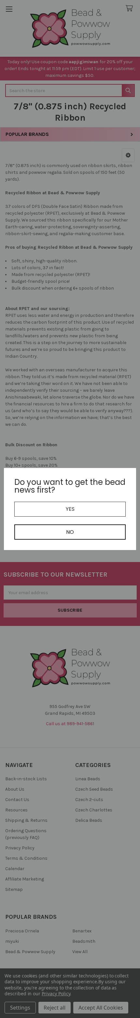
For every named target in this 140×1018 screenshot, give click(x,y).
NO (70, 532)
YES (70, 509)
